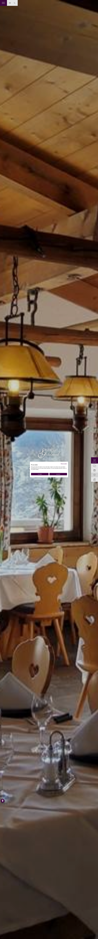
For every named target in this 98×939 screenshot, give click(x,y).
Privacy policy (64, 463)
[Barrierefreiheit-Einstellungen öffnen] (2, 801)
